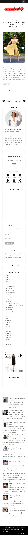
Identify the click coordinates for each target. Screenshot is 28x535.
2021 (7, 282)
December (10, 286)
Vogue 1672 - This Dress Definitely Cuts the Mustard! (14, 25)
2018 (7, 316)
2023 (7, 279)
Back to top (21, 533)
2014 (7, 324)
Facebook (8, 177)
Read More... (6, 85)
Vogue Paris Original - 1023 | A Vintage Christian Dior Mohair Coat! (16, 449)
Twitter (14, 177)
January (10, 311)
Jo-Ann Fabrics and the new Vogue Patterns (14, 473)
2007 (7, 340)
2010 (7, 333)
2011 (7, 331)
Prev (5, 48)
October (10, 290)
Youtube (20, 182)
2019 (7, 314)
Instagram (20, 177)
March (9, 307)
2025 (7, 275)
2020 (7, 284)
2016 (7, 320)
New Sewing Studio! (13, 508)
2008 (7, 337)
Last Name (7, 238)
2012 (7, 329)
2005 (7, 344)
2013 (7, 327)
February (10, 309)
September (10, 292)
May (9, 299)
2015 (7, 322)
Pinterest (8, 182)
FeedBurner (17, 166)
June (9, 297)
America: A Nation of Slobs (15, 410)
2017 (7, 318)
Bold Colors (14, 20)
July (9, 294)
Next (23, 48)
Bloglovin (14, 182)
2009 (7, 335)
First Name (7, 234)
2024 (7, 277)
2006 (7, 342)
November (10, 288)
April (9, 301)
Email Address (13, 230)
